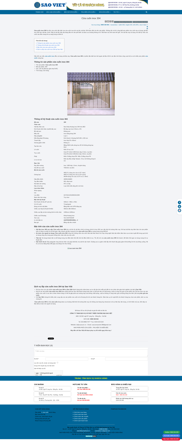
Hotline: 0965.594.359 (171, 432)
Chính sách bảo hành (80, 414)
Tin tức (116, 12)
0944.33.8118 (89, 395)
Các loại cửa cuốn (53, 12)
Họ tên (36, 359)
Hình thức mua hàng (80, 412)
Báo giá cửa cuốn (70, 12)
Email (93, 359)
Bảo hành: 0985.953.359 (170, 439)
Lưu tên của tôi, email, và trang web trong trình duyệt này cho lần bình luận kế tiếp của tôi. (45, 365)
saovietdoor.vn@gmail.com (102, 431)
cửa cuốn (45, 412)
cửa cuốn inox (49, 56)
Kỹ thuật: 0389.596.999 (171, 435)
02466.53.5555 (103, 429)
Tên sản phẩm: (113, 21)
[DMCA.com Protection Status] (91, 436)
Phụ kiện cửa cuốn (88, 12)
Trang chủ (39, 12)
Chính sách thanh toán (81, 420)
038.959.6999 (85, 400)
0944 (117, 395)
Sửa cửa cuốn (104, 12)
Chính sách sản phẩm (80, 418)
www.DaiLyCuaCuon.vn (83, 431)
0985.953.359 (86, 389)
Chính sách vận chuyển (81, 416)
